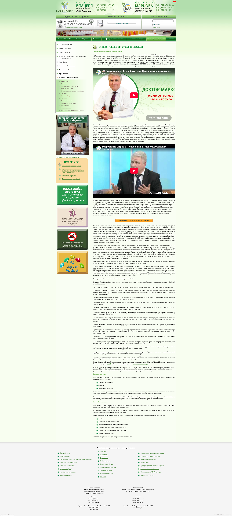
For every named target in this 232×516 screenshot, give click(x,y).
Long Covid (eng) (64, 52)
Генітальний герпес (66, 96)
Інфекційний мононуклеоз (68, 103)
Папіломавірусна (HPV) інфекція (151, 472)
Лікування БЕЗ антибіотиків (68, 462)
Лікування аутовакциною (67, 466)
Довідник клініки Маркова (68, 77)
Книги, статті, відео (156, 39)
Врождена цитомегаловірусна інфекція (152, 466)
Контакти (171, 39)
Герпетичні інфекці (65, 469)
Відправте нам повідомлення (73, 27)
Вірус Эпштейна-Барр (106, 473)
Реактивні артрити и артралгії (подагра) (72, 110)
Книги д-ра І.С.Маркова (67, 66)
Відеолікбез (63, 62)
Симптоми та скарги (136, 39)
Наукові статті (63, 74)
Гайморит (64, 93)
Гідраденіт (64, 98)
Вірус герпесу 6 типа (106, 464)
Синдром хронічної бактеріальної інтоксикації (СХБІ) (72, 57)
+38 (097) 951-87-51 (165, 7)
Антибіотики (65, 81)
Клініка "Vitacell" (64, 39)
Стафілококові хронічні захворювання (152, 453)
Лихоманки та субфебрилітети (150, 469)
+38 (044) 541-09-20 (105, 5)
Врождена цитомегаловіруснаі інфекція (72, 91)
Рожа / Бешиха (65, 105)
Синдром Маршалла (65, 44)
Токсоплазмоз (145, 462)
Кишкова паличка (66, 108)
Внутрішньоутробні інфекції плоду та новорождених (76, 459)
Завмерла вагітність (66, 100)
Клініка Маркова (82, 39)
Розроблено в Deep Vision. (7, 514)
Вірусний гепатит (65, 453)
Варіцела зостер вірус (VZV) (69, 86)
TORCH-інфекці (65, 456)
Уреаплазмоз (104, 458)
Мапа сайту (156, 27)
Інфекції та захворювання (114, 39)
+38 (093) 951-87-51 (165, 10)
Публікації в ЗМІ (64, 70)
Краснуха (103, 477)
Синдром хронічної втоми (108, 467)
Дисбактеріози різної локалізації (150, 456)
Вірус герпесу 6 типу (67, 88)
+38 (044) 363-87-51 (165, 5)
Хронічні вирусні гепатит (67, 472)
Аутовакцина (65, 83)
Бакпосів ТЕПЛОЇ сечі (147, 475)
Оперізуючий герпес (106, 470)
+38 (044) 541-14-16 (105, 10)
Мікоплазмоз (104, 455)
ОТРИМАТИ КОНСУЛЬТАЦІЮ (134, 220)
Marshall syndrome (65, 48)
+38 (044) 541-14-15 (105, 7)
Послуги (96, 39)
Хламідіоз (103, 451)
